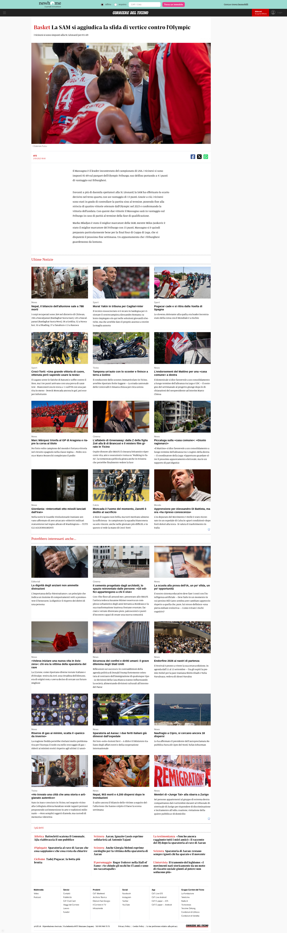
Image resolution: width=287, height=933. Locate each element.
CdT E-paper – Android (162, 905)
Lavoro (66, 908)
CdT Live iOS (157, 893)
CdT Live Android (159, 897)
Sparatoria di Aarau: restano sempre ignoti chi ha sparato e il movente (179, 852)
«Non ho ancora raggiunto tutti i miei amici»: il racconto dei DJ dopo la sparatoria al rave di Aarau (179, 839)
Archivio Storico (100, 897)
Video (36, 893)
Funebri (66, 912)
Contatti (66, 893)
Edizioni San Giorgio (101, 901)
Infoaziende (98, 908)
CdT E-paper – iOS (160, 901)
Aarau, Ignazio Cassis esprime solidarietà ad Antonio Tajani (118, 838)
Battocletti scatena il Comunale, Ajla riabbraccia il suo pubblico (59, 838)
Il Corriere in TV (99, 905)
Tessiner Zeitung (188, 908)
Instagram (126, 897)
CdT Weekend (99, 893)
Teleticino (185, 897)
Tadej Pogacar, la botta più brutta (57, 861)
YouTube (126, 905)
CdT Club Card (69, 901)
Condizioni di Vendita (190, 916)
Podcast (37, 897)
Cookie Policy (138, 926)
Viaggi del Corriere (71, 905)
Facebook (126, 893)
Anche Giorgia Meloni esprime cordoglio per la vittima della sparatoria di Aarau (121, 851)
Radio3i (184, 901)
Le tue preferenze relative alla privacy (162, 926)
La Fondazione (187, 893)
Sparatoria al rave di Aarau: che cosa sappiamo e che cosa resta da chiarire (61, 849)
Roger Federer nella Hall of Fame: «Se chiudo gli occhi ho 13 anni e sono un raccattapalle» (121, 865)
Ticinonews (186, 905)
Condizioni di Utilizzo (190, 912)
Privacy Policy (124, 926)
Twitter (125, 901)
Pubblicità (67, 897)
